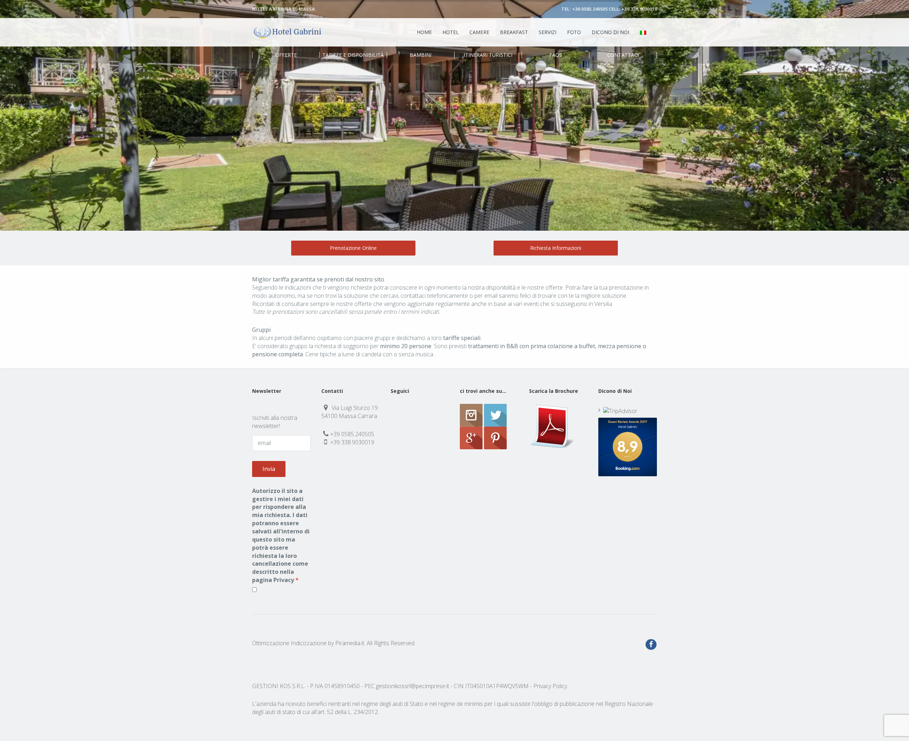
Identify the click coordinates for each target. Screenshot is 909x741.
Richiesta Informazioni (555, 248)
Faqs (555, 55)
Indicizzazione (309, 643)
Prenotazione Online (353, 248)
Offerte (286, 55)
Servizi (547, 32)
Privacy (283, 580)
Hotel (450, 32)
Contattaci (623, 55)
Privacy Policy (550, 686)
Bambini (420, 55)
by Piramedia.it (346, 643)
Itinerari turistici (488, 55)
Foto (574, 32)
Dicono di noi (610, 32)
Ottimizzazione (270, 643)
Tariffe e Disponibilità (353, 55)
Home (424, 32)
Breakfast (514, 32)
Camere (479, 32)
